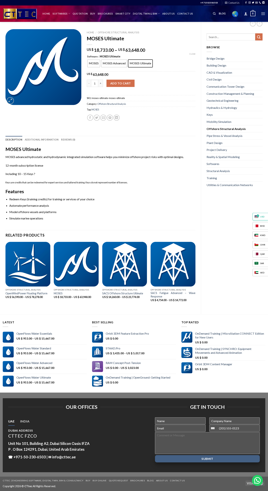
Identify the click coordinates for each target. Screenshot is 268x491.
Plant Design (214, 143)
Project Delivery (217, 149)
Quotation (80, 13)
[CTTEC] (20, 13)
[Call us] (260, 2)
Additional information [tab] (42, 139)
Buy (92, 13)
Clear (192, 54)
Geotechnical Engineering (222, 100)
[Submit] (259, 36)
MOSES (95, 109)
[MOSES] (76, 264)
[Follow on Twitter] (253, 2)
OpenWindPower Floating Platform (26, 293)
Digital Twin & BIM (145, 13)
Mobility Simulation (219, 121)
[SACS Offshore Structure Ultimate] (124, 264)
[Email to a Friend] (103, 118)
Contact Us (185, 13)
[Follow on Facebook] (246, 2)
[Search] (214, 13)
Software (92, 56)
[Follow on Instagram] (249, 2)
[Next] (195, 274)
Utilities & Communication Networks (230, 185)
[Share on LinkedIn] (117, 118)
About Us (168, 13)
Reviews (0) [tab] (68, 139)
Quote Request (118, 480)
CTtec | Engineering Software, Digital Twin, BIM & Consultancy (43, 480)
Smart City (122, 13)
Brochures (105, 13)
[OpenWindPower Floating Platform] (27, 264)
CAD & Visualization (219, 72)
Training (212, 178)
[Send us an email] (256, 2)
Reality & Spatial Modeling (223, 157)
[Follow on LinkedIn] (263, 2)
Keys (210, 114)
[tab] (11, 421)
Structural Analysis (218, 171)
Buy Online (99, 480)
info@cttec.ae (64, 457)
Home (46, 13)
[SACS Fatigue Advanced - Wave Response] (173, 264)
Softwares (60, 13)
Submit (207, 458)
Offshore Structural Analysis (226, 128)
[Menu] (263, 13)
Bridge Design (215, 58)
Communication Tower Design (225, 86)
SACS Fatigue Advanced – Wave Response (173, 294)
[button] (257, 480)
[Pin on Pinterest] (110, 118)
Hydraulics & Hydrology (222, 107)
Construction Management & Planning (230, 93)
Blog (150, 480)
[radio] (94, 63)
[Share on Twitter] (97, 118)
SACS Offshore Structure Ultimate (122, 293)
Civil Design (214, 79)
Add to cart (120, 83)
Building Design (216, 65)
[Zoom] (10, 100)
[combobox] (213, 428)
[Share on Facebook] (90, 118)
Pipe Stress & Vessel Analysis (224, 135)
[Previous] (5, 274)
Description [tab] (13, 139)
